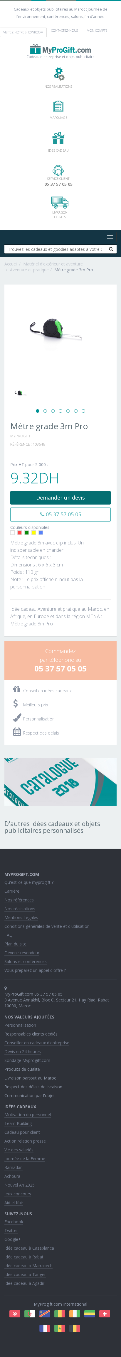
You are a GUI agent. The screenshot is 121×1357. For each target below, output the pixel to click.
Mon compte (97, 30)
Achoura (12, 1176)
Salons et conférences (25, 961)
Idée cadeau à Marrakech (28, 1265)
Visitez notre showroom (23, 32)
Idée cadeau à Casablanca (29, 1248)
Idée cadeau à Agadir (24, 1283)
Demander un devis (60, 497)
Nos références (19, 900)
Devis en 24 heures (22, 1051)
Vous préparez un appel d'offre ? (35, 970)
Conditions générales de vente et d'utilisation (47, 926)
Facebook (13, 1221)
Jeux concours (17, 1194)
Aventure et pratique (29, 270)
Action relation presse (25, 1141)
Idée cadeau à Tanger (25, 1274)
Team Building (18, 1123)
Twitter (11, 1230)
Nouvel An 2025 (19, 1185)
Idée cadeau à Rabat (23, 1257)
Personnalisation (20, 1025)
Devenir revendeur (21, 952)
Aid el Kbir (13, 1202)
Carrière (11, 891)
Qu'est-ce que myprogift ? (28, 882)
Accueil (11, 264)
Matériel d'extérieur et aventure (53, 264)
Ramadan (13, 1167)
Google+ (12, 1239)
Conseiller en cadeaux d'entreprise (36, 1042)
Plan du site (15, 944)
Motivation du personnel (27, 1114)
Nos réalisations (19, 908)
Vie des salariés (18, 1150)
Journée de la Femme (24, 1158)
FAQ (8, 935)
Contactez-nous (64, 30)
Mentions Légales (21, 917)
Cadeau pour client (22, 1132)
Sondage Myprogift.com (27, 1060)
